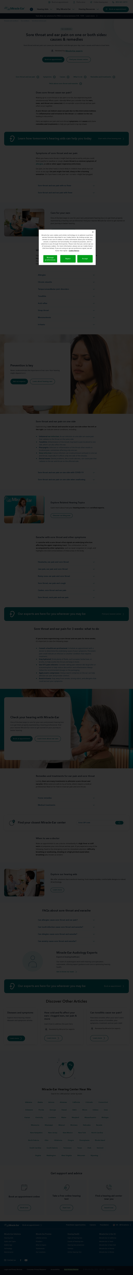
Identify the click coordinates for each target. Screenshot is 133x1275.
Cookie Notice (74, 251)
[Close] (93, 232)
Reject (68, 259)
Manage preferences (50, 259)
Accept (85, 259)
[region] (67, 247)
